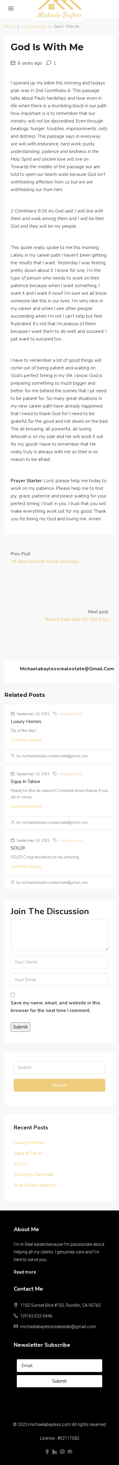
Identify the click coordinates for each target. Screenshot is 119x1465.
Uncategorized (34, 26)
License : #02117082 (59, 1438)
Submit (59, 1381)
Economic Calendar (33, 1174)
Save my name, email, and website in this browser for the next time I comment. (55, 1007)
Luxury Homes (26, 721)
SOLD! (18, 848)
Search (59, 1085)
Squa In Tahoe (25, 781)
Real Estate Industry (35, 1185)
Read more (25, 1272)
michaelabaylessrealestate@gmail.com (58, 1326)
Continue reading (26, 740)
